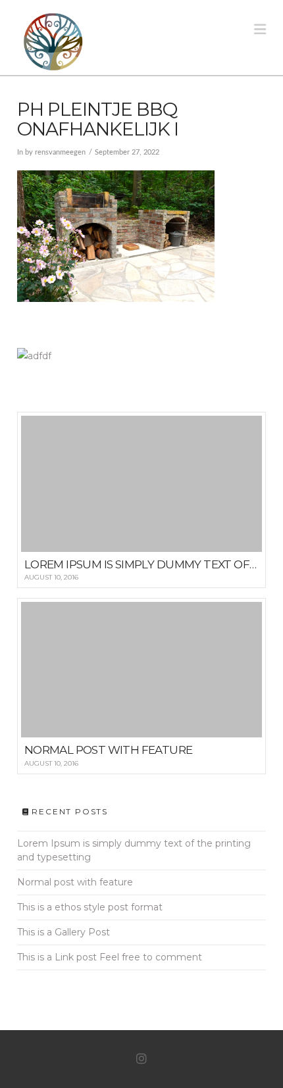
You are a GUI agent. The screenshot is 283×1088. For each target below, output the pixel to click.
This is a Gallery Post (63, 932)
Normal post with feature (75, 882)
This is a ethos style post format (90, 907)
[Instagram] (141, 1059)
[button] (260, 29)
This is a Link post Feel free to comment (109, 957)
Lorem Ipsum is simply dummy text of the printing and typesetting (134, 850)
